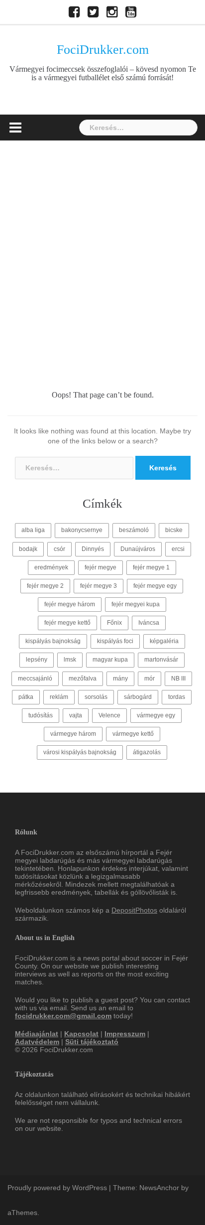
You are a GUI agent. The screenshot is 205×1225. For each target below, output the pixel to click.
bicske (174, 530)
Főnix (114, 622)
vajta (75, 715)
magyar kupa (110, 659)
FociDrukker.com (103, 49)
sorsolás (96, 696)
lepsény (36, 659)
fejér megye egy (155, 585)
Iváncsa (148, 622)
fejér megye (100, 567)
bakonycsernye (81, 530)
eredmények (51, 567)
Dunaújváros (137, 548)
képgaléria (164, 641)
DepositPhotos (134, 910)
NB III (178, 678)
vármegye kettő (133, 733)
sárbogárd (138, 696)
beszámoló (134, 530)
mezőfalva (83, 678)
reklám (59, 696)
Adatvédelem (37, 1042)
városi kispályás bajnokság (79, 752)
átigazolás (147, 752)
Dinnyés (93, 548)
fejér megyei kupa (135, 604)
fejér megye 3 (98, 585)
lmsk (70, 659)
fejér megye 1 (151, 567)
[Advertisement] (102, 248)
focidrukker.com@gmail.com (63, 1016)
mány (120, 678)
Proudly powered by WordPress (57, 1188)
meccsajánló (35, 678)
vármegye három (73, 733)
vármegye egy (156, 715)
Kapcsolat (81, 1034)
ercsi (178, 548)
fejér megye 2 (45, 585)
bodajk (28, 548)
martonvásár (161, 659)
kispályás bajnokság (53, 641)
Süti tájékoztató (91, 1042)
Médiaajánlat (36, 1034)
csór (59, 548)
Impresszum (124, 1034)
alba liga (33, 530)
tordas (176, 696)
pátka (25, 696)
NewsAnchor (159, 1188)
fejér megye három (69, 604)
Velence (109, 715)
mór (149, 678)
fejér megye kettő (67, 622)
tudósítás (40, 715)
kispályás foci (115, 641)
